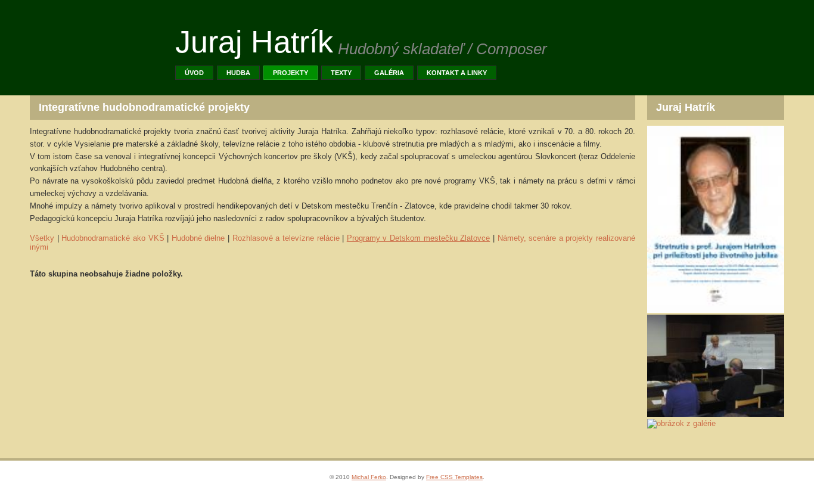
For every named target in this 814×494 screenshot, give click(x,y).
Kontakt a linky (457, 72)
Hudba (238, 72)
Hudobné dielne (198, 238)
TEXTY (341, 72)
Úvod (194, 72)
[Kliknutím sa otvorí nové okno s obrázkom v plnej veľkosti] (715, 310)
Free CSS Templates (454, 477)
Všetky (42, 238)
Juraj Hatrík (254, 41)
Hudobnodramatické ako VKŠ (112, 238)
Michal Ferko (369, 477)
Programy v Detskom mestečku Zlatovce (418, 238)
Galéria (389, 72)
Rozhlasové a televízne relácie (286, 238)
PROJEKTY (290, 72)
